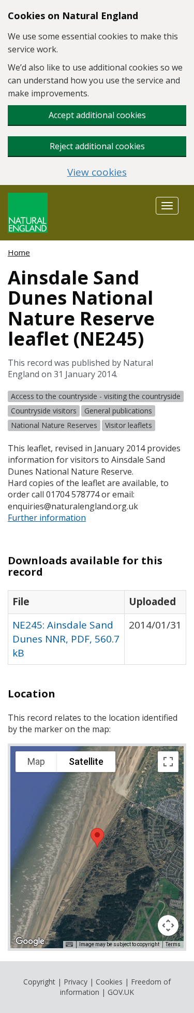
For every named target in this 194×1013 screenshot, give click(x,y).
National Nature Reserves (54, 425)
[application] (97, 847)
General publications (118, 411)
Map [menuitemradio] (36, 761)
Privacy (75, 982)
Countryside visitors (44, 411)
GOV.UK (121, 992)
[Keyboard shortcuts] (69, 944)
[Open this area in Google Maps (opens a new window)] (30, 941)
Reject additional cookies (97, 146)
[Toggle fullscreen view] (168, 761)
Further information (47, 517)
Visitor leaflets (128, 425)
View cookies (97, 172)
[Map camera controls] (168, 925)
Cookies (109, 982)
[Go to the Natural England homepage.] (28, 212)
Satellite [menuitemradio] (86, 761)
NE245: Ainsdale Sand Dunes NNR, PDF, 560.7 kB (66, 639)
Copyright (39, 982)
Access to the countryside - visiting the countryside (96, 396)
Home (19, 252)
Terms (173, 944)
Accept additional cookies (97, 115)
